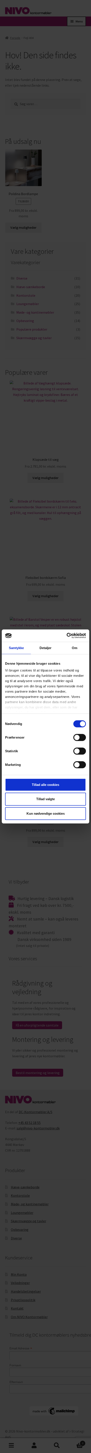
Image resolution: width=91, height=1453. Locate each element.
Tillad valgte (45, 799)
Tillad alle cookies (45, 784)
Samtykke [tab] (16, 648)
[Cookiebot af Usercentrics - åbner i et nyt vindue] (66, 636)
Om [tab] (74, 648)
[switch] (79, 737)
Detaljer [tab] (46, 648)
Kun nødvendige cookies (46, 813)
